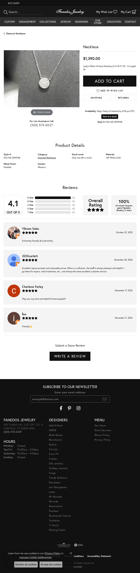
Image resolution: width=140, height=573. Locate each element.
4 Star (30, 201)
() (73, 197)
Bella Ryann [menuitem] (56, 435)
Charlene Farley (32, 287)
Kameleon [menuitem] (54, 482)
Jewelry (65, 21)
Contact (130, 21)
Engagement (27, 21)
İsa (24, 314)
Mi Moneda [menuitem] (55, 496)
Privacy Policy (103, 439)
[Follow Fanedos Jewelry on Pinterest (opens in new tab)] (69, 408)
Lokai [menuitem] (52, 492)
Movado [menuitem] (53, 501)
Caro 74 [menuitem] (53, 454)
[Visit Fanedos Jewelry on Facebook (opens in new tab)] (61, 408)
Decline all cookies (26, 564)
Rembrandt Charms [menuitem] (60, 515)
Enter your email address (70, 392)
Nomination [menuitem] (55, 506)
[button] (13, 3)
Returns (123, 97)
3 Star (30, 205)
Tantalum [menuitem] (54, 520)
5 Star (30, 197)
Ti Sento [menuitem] (54, 525)
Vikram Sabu (30, 228)
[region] (41, 79)
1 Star (31, 212)
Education (114, 21)
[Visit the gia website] (78, 545)
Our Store (98, 22)
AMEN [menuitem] (52, 430)
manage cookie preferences (35, 557)
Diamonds (81, 21)
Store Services (103, 430)
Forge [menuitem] (52, 473)
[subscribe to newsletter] (105, 399)
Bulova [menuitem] (53, 444)
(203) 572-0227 (41, 125)
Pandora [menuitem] (54, 511)
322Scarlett (30, 256)
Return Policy (102, 435)
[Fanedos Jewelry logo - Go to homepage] (70, 12)
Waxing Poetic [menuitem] (57, 530)
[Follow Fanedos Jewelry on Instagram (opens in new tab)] (78, 408)
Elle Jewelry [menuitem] (56, 463)
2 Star (30, 208)
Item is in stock (110, 116)
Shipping (96, 97)
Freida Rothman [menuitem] (58, 477)
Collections (48, 21)
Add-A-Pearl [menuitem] (56, 425)
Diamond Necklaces (16, 33)
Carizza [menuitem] (53, 449)
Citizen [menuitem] (53, 458)
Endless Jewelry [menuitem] (58, 468)
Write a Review (70, 356)
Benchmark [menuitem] (55, 439)
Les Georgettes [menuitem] (58, 487)
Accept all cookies (51, 564)
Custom (10, 21)
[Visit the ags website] (64, 545)
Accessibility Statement (99, 556)
